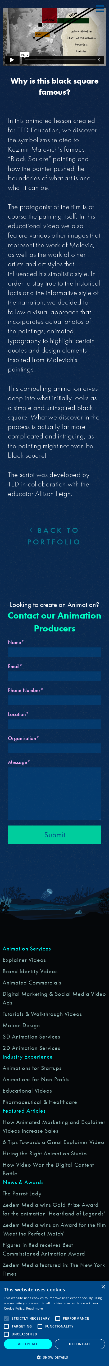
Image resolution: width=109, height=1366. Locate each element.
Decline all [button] (79, 1344)
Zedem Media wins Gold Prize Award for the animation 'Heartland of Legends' (54, 1209)
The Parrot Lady (22, 1193)
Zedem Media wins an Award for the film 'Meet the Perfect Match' (54, 1229)
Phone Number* (25, 690)
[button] (54, 1357)
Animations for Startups (32, 1068)
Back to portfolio (54, 536)
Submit (54, 835)
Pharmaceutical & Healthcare (40, 1102)
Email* (15, 666)
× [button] (103, 1287)
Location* (18, 714)
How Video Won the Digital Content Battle (48, 1169)
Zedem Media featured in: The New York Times (54, 1269)
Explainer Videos (24, 960)
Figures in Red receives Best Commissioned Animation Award (44, 1249)
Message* (19, 762)
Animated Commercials (32, 982)
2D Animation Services (31, 1048)
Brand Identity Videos (30, 971)
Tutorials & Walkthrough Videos (42, 1014)
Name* (16, 642)
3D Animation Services (31, 1036)
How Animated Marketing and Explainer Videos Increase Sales (54, 1126)
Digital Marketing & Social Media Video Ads (54, 998)
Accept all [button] (28, 1344)
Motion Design (21, 1025)
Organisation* (23, 738)
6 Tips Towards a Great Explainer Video (54, 1142)
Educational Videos (27, 1090)
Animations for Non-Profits (36, 1079)
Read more (34, 1308)
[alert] (54, 1323)
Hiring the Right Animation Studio (45, 1153)
